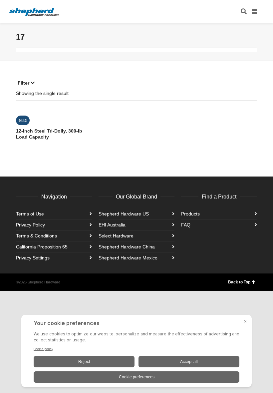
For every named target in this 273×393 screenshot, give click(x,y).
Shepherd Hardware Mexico (128, 257)
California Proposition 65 (42, 246)
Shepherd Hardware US (124, 213)
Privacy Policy (30, 224)
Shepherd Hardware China (127, 246)
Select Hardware (116, 235)
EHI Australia (112, 224)
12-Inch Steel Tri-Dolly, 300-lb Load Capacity (49, 134)
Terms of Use (30, 213)
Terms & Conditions (36, 235)
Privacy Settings (33, 257)
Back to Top (239, 282)
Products (190, 213)
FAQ (185, 224)
